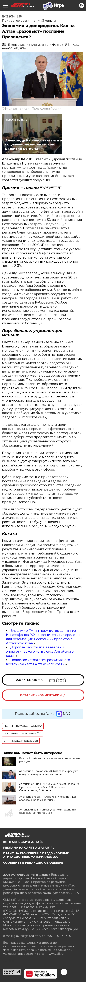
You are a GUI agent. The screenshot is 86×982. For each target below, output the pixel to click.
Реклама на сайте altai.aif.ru (29, 847)
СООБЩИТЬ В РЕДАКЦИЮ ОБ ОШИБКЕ (33, 862)
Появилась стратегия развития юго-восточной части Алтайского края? (38, 662)
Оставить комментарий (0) (43, 695)
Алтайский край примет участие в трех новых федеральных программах (47, 811)
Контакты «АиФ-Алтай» (23, 842)
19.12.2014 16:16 (12, 16)
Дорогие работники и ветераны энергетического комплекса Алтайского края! (40, 651)
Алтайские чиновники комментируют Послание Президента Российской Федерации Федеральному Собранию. (49, 787)
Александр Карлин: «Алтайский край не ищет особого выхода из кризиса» (47, 798)
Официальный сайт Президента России (32, 108)
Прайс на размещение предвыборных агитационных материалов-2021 (36, 855)
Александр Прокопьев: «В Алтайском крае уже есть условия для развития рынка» (48, 773)
